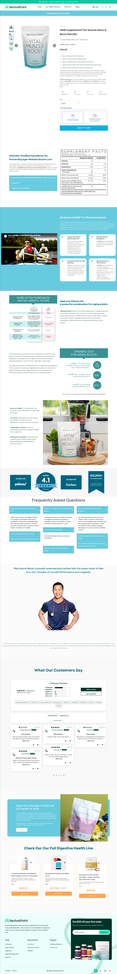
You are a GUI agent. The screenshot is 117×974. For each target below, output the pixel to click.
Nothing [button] (99, 702)
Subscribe (104, 932)
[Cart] (106, 7)
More (61, 86)
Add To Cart (84, 128)
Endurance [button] (83, 702)
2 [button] (56, 775)
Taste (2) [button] (66, 702)
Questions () (64, 715)
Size (61, 99)
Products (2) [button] (56, 702)
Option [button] (59, 705)
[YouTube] (110, 971)
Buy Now (22, 830)
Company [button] (74, 702)
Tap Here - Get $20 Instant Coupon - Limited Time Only (60, 2)
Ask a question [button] (91, 694)
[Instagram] (96, 971)
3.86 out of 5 (30, 690)
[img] (23, 727)
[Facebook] (100, 971)
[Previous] (16, 45)
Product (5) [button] (34, 702)
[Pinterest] (105, 971)
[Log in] (110, 7)
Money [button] (91, 702)
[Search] (102, 7)
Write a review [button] (91, 689)
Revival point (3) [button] (45, 702)
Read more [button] (26, 741)
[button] (49, 687)
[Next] (54, 45)
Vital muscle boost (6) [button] (22, 702)
